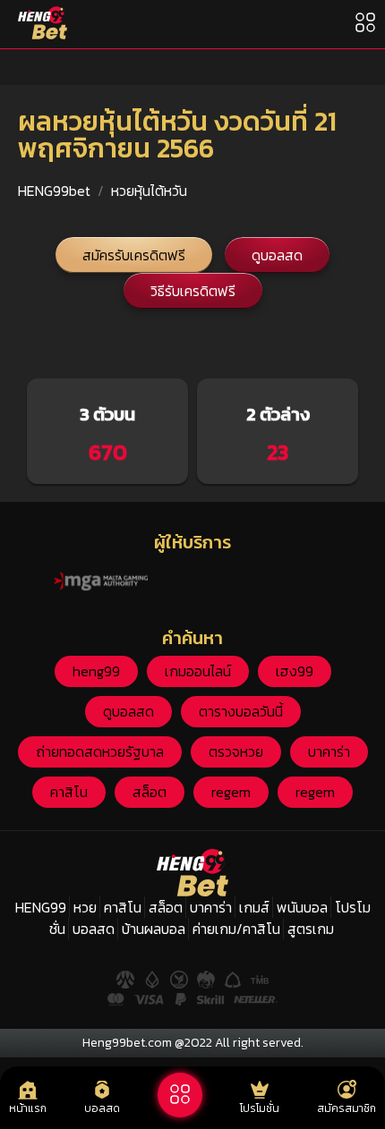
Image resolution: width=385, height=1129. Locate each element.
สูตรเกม (310, 928)
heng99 (96, 671)
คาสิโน (69, 791)
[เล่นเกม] (180, 1095)
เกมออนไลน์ (198, 671)
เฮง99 (294, 671)
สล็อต (150, 791)
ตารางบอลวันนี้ (241, 711)
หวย (85, 907)
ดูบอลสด (277, 255)
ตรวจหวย (236, 751)
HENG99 (40, 907)
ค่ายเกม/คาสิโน (236, 928)
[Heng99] (42, 22)
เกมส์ (254, 907)
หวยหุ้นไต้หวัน (149, 190)
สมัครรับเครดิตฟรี (133, 255)
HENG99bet (54, 190)
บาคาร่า (329, 751)
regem (231, 791)
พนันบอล (302, 907)
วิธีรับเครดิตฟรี (192, 290)
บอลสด (94, 928)
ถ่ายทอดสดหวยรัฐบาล (100, 751)
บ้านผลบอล (153, 928)
